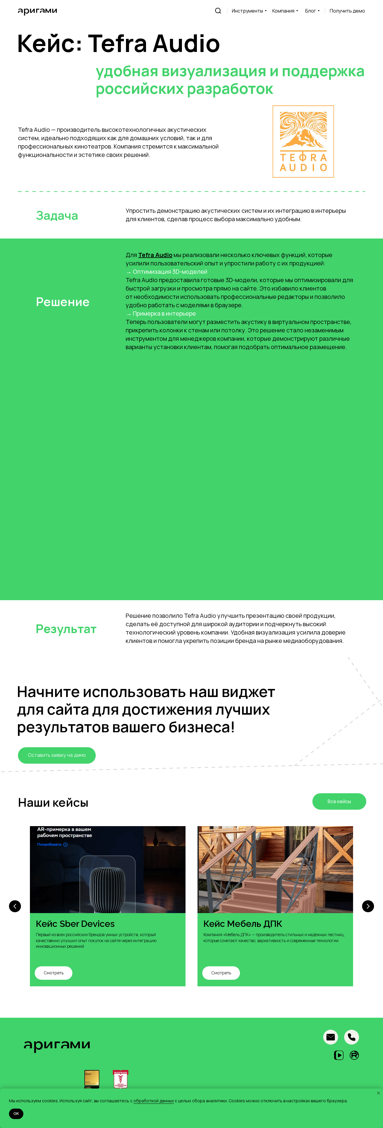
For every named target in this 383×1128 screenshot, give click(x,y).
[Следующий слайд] (368, 906)
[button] (347, 11)
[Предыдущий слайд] (15, 906)
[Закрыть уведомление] (379, 1093)
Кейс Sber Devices (75, 923)
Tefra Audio (155, 255)
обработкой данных (153, 1100)
